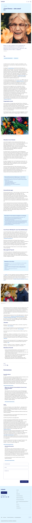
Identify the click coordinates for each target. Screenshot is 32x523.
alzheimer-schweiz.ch (8, 238)
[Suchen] (27, 1)
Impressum (4, 517)
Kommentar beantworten (8, 385)
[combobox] (30, 517)
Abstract (5, 338)
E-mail (5, 467)
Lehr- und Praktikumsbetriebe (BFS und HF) (22, 502)
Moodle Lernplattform (19, 497)
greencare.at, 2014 (21, 75)
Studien (6, 274)
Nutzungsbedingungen (18, 517)
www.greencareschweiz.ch (9, 434)
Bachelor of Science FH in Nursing (17, 316)
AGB (1, 517)
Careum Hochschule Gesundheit (10, 317)
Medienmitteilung (7, 429)
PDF (8, 342)
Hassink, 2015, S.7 (7, 99)
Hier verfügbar (10, 325)
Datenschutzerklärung (10, 517)
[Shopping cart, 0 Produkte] (29, 1)
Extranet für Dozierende (20, 499)
